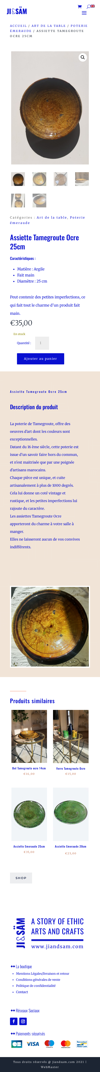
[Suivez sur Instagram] (23, 1021)
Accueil (18, 26)
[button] (83, 57)
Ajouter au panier (40, 359)
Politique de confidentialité (36, 986)
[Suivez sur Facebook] (13, 1021)
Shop (21, 878)
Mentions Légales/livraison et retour (42, 974)
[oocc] (50, 665)
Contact (22, 992)
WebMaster (50, 1067)
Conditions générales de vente (38, 980)
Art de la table (49, 26)
